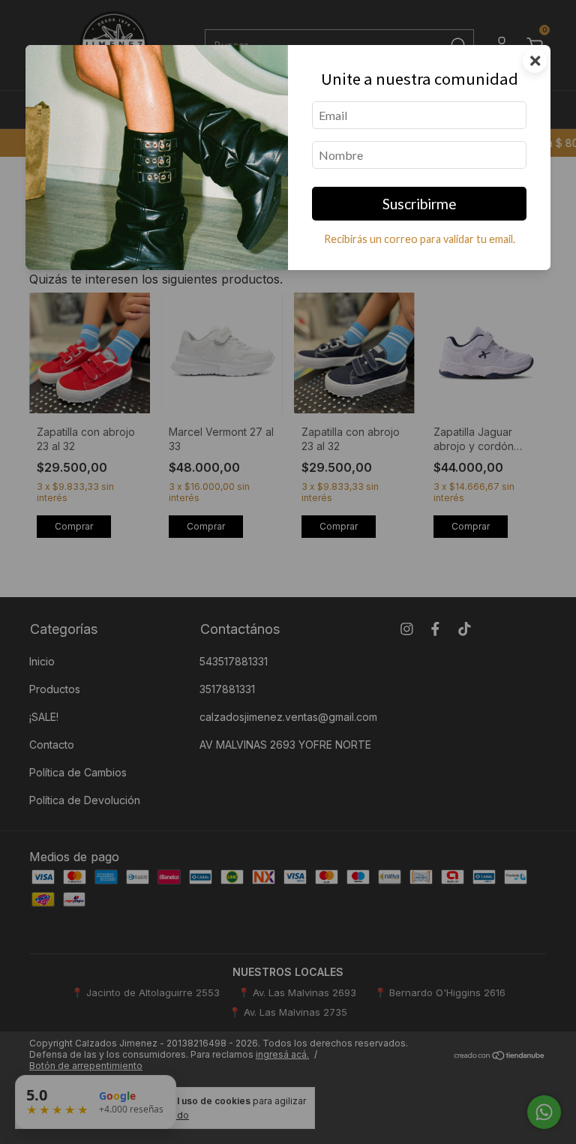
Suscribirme (419, 203)
